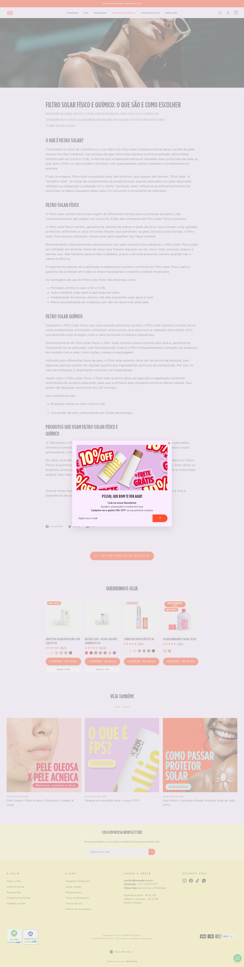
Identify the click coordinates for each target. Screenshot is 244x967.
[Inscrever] (160, 518)
